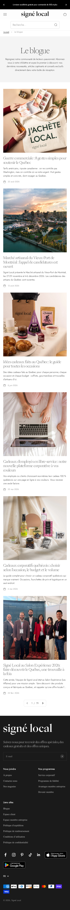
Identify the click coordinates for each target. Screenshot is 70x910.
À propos (7, 775)
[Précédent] (3, 5)
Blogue (6, 808)
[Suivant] (66, 5)
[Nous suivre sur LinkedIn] (38, 855)
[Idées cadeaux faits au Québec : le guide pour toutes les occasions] (35, 324)
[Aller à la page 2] (42, 703)
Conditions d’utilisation (14, 836)
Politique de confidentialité (15, 842)
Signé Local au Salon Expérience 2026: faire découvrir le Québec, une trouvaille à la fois (33, 669)
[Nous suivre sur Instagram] (14, 855)
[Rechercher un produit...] (35, 25)
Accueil (6, 32)
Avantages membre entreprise (51, 786)
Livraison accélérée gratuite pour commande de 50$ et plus (35, 4)
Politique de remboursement (16, 831)
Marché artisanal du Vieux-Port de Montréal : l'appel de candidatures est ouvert (30, 262)
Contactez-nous (10, 780)
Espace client (9, 814)
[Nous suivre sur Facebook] (5, 855)
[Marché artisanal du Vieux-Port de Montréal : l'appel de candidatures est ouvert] (35, 220)
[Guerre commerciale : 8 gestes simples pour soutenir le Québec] (35, 121)
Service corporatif (46, 775)
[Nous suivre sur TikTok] (30, 855)
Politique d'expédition (13, 825)
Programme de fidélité (48, 780)
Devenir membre (46, 791)
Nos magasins (9, 786)
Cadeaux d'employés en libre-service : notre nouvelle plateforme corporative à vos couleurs (35, 466)
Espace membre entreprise (15, 819)
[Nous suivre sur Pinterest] (22, 855)
